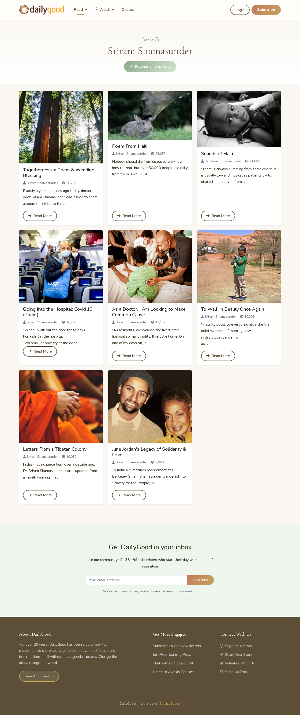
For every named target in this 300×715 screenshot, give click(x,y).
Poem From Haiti (129, 146)
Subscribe (266, 9)
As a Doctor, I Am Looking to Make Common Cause (149, 312)
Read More (42, 215)
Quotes (128, 9)
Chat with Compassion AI (173, 663)
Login (240, 9)
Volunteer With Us (240, 663)
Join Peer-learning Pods (172, 654)
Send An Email (236, 672)
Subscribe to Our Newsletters (177, 646)
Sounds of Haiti (217, 154)
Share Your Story (238, 654)
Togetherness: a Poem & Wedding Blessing (58, 173)
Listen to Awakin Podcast (173, 672)
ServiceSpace (169, 703)
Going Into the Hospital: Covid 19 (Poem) (58, 312)
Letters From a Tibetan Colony (54, 449)
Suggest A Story (238, 646)
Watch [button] (105, 9)
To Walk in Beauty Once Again (232, 309)
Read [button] (79, 9)
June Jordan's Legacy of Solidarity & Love (149, 452)
